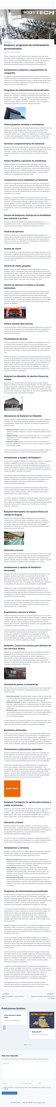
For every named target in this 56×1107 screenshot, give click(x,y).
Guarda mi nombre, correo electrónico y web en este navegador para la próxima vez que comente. (26, 1088)
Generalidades (8, 42)
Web (40, 1083)
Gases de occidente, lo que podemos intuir (13, 996)
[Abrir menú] (53, 3)
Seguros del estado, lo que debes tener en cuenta (42, 996)
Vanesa (7, 52)
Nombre (5, 1083)
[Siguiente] (52, 1028)
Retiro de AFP (36, 1032)
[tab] (26, 1044)
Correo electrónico (26, 1083)
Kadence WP (41, 1102)
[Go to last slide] (4, 1028)
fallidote (8, 1020)
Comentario (6, 1063)
